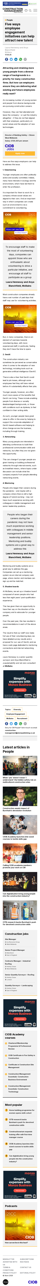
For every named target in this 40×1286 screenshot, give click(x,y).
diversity (17, 709)
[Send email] (25, 59)
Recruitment (22, 718)
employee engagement (15, 714)
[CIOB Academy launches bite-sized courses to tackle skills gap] (20, 824)
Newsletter (8, 1259)
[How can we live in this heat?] (20, 1225)
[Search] (30, 10)
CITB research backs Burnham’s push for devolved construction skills (21, 1122)
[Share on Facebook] (6, 59)
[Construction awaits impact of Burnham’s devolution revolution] (20, 796)
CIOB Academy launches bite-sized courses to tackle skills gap (21, 1147)
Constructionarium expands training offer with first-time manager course (20, 1134)
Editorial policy (27, 1273)
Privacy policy (10, 1273)
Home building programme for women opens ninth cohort (21, 1111)
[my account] (26, 10)
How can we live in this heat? (16, 1243)
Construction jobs (16, 933)
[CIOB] (28, 1282)
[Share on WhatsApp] (20, 59)
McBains (9, 718)
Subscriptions (27, 1259)
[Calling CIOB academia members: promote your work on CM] (20, 853)
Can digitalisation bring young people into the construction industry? (21, 1159)
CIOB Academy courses (14, 1036)
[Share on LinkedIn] (15, 59)
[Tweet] (11, 59)
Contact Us (25, 1267)
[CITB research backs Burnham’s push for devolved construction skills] (20, 910)
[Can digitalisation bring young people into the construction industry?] (20, 881)
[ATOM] (11, 1282)
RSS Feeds (24, 1262)
